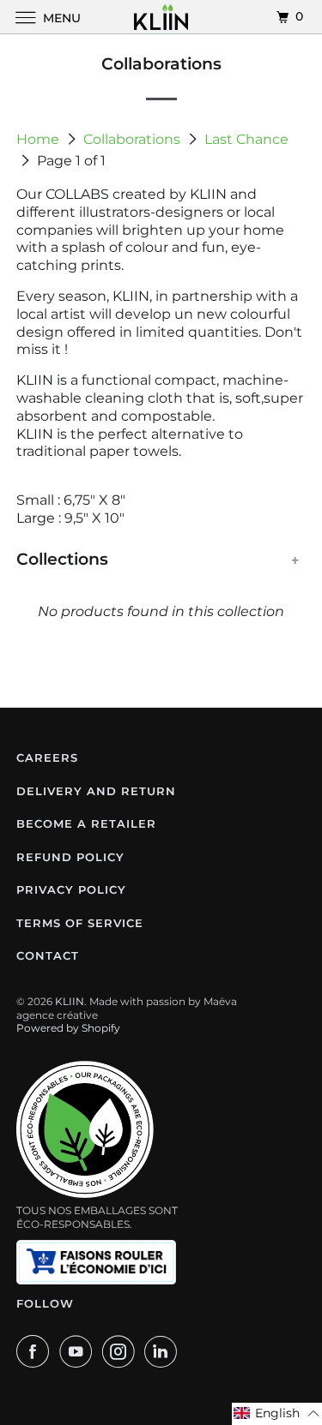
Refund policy (70, 857)
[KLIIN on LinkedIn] (164, 1351)
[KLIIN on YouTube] (79, 1351)
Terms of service (79, 923)
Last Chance (246, 139)
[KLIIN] (161, 16)
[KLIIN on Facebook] (36, 1351)
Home (39, 139)
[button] (277, 1414)
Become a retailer (86, 823)
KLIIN (69, 1001)
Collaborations (133, 139)
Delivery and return (96, 791)
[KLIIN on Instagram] (122, 1351)
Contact (47, 955)
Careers (47, 757)
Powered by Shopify (68, 1027)
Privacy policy (71, 889)
